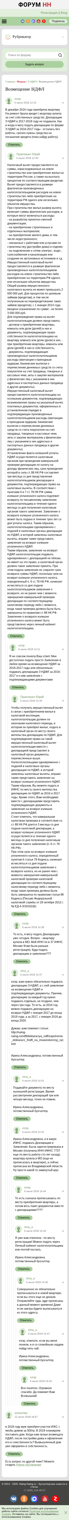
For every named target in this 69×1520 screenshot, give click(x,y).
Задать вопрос (34, 64)
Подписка (58, 21)
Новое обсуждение (28, 1464)
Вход (64, 12)
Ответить (14, 144)
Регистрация (49, 12)
